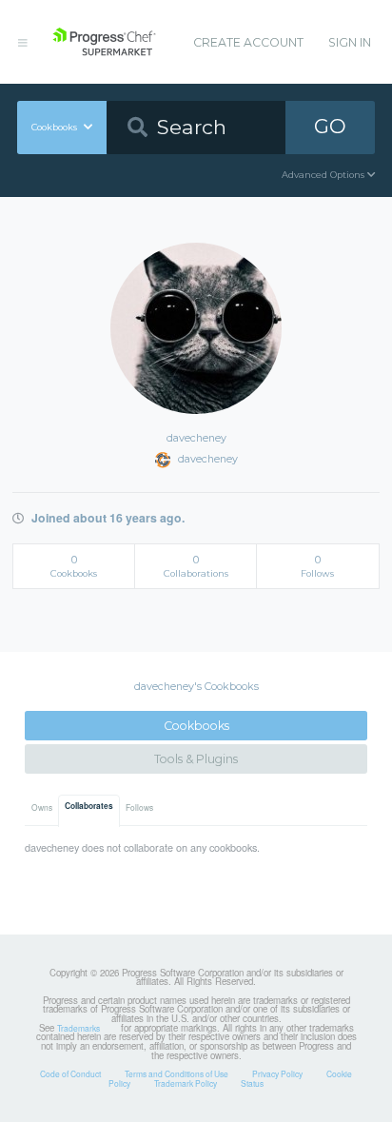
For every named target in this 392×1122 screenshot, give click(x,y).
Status (252, 1083)
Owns (41, 807)
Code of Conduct (70, 1073)
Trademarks (78, 1027)
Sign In (349, 42)
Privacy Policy (277, 1073)
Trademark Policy (185, 1083)
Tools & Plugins (196, 759)
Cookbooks (196, 725)
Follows (139, 807)
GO (330, 126)
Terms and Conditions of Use (176, 1073)
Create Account (248, 42)
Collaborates (89, 806)
